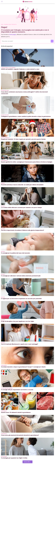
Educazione (4, 456)
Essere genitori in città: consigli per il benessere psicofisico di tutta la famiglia (26, 162)
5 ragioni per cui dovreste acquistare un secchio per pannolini (21, 298)
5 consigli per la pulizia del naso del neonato (15, 253)
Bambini (3, 183)
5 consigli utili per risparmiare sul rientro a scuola (17, 389)
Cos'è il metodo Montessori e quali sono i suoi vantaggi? (19, 344)
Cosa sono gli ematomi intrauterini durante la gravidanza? (20, 435)
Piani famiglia (4, 160)
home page (12, 34)
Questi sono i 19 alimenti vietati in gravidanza (16, 412)
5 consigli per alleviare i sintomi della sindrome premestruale (21, 276)
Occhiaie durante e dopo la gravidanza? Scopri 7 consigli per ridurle (23, 367)
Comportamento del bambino (8, 67)
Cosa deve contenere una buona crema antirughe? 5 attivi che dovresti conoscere (24, 92)
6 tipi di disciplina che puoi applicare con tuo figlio (17, 321)
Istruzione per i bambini (7, 388)
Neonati (3, 206)
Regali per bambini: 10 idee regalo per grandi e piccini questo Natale (23, 139)
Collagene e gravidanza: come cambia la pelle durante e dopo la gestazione (26, 116)
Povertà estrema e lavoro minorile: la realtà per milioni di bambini (22, 185)
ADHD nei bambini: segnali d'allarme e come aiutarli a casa (20, 69)
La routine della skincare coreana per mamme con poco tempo (21, 207)
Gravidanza (4, 365)
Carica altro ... (27, 462)
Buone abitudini (5, 90)
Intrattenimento (5, 137)
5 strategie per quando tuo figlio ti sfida (14, 458)
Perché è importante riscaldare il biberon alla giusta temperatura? (22, 230)
